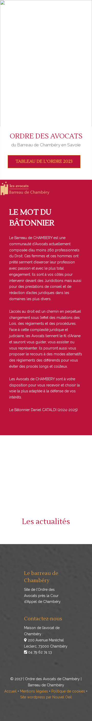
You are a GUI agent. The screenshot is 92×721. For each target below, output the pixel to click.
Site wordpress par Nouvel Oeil (46, 697)
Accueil (10, 691)
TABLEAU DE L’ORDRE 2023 (44, 161)
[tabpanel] (46, 90)
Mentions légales (34, 691)
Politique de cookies (68, 691)
